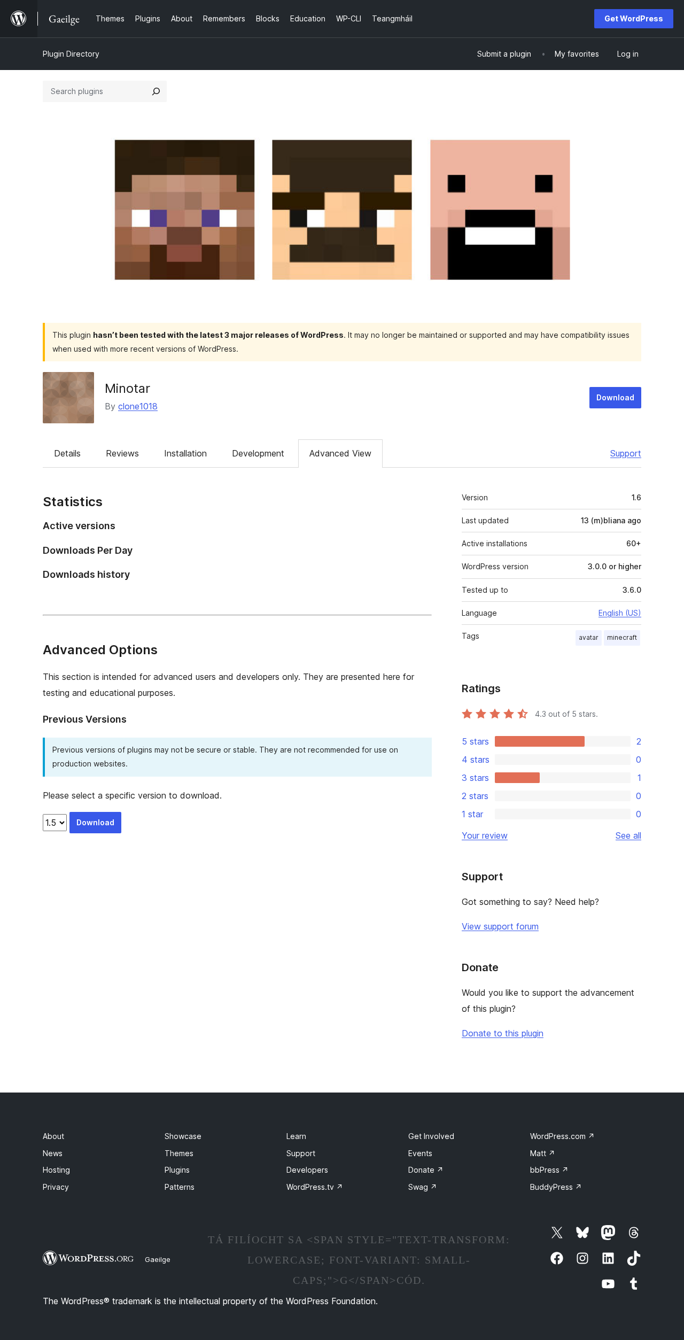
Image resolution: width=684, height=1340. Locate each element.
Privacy (56, 1186)
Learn (296, 1136)
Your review (485, 835)
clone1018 (138, 406)
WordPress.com (562, 1136)
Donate (426, 1169)
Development (258, 453)
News (53, 1153)
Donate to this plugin (502, 1033)
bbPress (549, 1169)
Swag (422, 1186)
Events (420, 1153)
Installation (185, 453)
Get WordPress (633, 18)
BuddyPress (556, 1186)
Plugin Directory (71, 53)
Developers (307, 1169)
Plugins (177, 1169)
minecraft (622, 637)
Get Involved (431, 1136)
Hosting (56, 1169)
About (53, 1136)
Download (615, 397)
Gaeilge (157, 1259)
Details (67, 453)
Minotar (127, 388)
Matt (542, 1153)
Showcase (183, 1136)
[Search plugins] (156, 91)
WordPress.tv (314, 1186)
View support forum (500, 926)
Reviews (122, 453)
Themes (179, 1153)
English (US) (619, 612)
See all (628, 835)
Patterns (180, 1186)
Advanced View (340, 453)
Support (625, 453)
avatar (588, 637)
